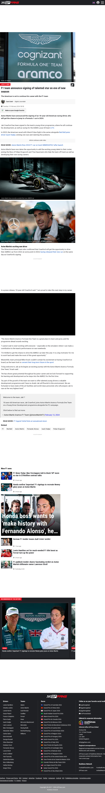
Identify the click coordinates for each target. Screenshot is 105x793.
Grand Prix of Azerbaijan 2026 (53, 748)
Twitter (45, 778)
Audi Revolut (25, 711)
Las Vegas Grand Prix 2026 (52, 765)
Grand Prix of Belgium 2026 (52, 733)
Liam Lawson (7, 725)
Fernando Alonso (33, 429)
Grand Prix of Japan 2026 (52, 711)
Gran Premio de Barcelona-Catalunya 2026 (57, 725)
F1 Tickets (17, 780)
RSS (20, 778)
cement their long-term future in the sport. (38, 362)
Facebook (39, 778)
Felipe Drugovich (59, 429)
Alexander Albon (8, 731)
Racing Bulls (24, 728)
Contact (25, 778)
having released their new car (51, 252)
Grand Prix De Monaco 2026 (53, 722)
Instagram (51, 778)
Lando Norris (7, 711)
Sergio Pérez (7, 768)
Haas (22, 719)
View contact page (84, 758)
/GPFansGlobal (86, 713)
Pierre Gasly (7, 719)
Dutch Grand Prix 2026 (51, 739)
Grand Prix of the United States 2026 (55, 756)
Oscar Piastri (7, 713)
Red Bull (9, 429)
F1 (3, 429)
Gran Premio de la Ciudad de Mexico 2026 (57, 759)
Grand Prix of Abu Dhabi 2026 (53, 771)
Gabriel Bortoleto (8, 759)
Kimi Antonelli (7, 736)
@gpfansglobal (85, 708)
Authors (2, 778)
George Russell (8, 739)
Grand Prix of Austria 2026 (52, 728)
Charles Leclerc (8, 708)
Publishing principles (71, 778)
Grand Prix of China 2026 (52, 708)
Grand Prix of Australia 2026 (53, 705)
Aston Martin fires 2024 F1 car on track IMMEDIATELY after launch (37, 145)
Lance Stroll (7, 751)
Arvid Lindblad (7, 754)
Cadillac (23, 713)
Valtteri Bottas (7, 765)
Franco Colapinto (8, 716)
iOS (63, 778)
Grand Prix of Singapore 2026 (53, 754)
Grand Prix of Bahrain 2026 (52, 751)
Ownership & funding (6, 780)
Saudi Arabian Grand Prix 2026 (53, 713)
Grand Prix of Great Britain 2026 (54, 731)
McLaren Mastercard (27, 722)
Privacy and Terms (12, 778)
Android (58, 778)
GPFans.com (83, 770)
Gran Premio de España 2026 (53, 745)
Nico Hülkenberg (8, 762)
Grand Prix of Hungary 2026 (53, 736)
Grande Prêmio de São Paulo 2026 (54, 762)
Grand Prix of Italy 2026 (51, 742)
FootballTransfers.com (86, 767)
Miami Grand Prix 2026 (51, 716)
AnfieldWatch (100, 770)
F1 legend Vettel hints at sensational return (30, 421)
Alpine (22, 705)
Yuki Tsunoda (7, 756)
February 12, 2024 (52, 415)
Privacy (24, 780)
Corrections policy (85, 778)
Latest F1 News (5, 84)
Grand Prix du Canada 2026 (52, 719)
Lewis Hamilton (8, 705)
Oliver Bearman (8, 742)
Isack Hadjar (46, 429)
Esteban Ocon (7, 745)
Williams (23, 733)
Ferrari (23, 716)
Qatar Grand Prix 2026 (51, 768)
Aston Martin (19, 429)
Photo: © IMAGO (6, 80)
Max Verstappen (8, 728)
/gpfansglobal (85, 705)
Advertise (32, 778)
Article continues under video (37, 140)
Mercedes (24, 725)
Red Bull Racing (25, 731)
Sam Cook (9, 101)
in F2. (52, 128)
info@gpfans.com (84, 742)
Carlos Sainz (7, 733)
